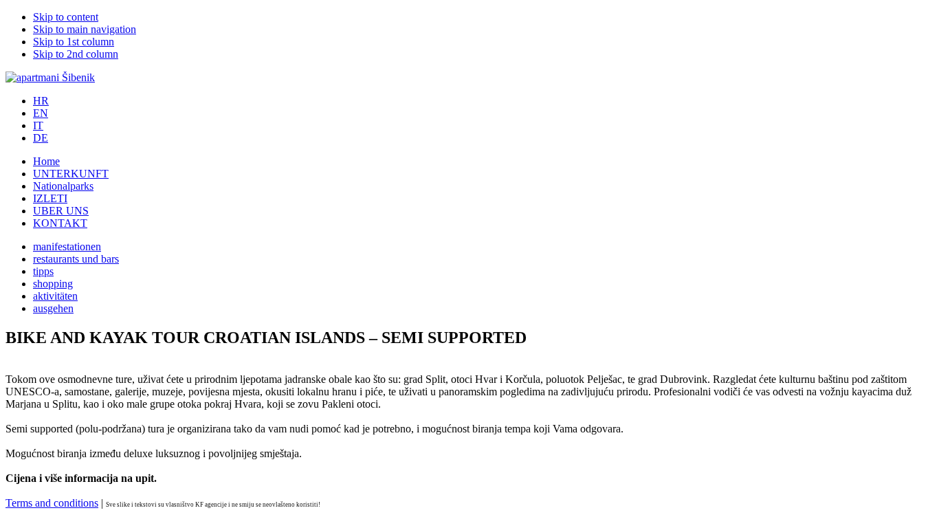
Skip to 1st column (73, 41)
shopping (53, 283)
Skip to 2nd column (75, 54)
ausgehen (53, 308)
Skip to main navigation (84, 29)
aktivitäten (55, 296)
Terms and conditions (51, 503)
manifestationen (67, 246)
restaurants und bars (76, 259)
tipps (43, 271)
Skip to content (65, 17)
